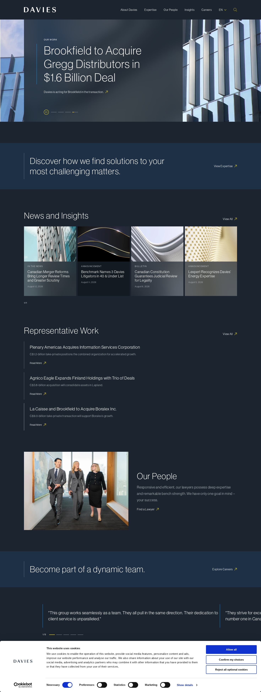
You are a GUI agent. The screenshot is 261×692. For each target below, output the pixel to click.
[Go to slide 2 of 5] (59, 634)
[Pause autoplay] (46, 112)
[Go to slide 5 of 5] (80, 634)
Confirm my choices (231, 659)
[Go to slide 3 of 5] (66, 634)
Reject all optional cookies (231, 669)
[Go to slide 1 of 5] (52, 634)
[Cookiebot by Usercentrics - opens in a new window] (23, 685)
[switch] (102, 685)
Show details (185, 684)
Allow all (231, 649)
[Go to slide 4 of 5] (73, 634)
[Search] (235, 10)
